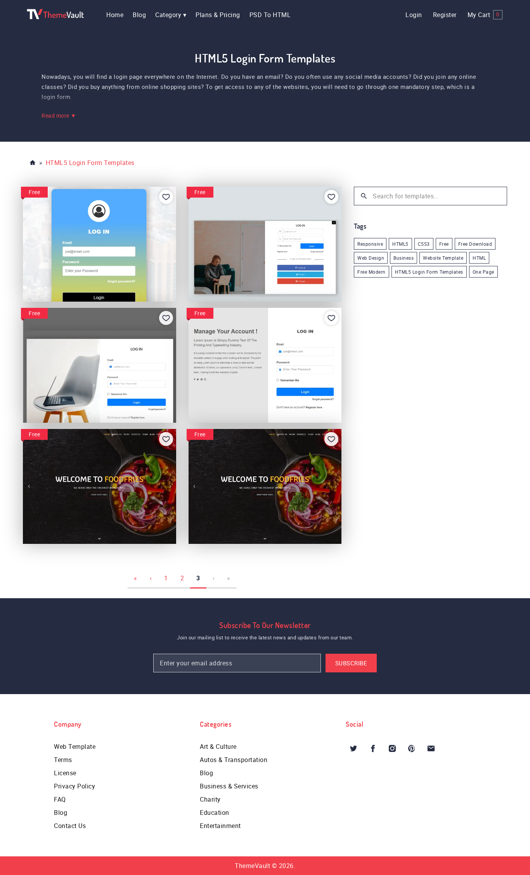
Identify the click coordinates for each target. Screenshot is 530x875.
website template (443, 258)
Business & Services (229, 786)
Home (114, 14)
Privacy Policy (74, 786)
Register (445, 14)
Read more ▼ (59, 115)
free (444, 244)
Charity (210, 799)
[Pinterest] (411, 748)
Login (413, 14)
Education (214, 812)
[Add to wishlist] (166, 197)
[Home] (32, 162)
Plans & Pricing (218, 14)
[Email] (431, 748)
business (403, 258)
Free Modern (371, 272)
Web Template (74, 746)
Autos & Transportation (233, 759)
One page (483, 272)
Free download (475, 244)
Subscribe (351, 663)
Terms (63, 759)
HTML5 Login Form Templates (429, 272)
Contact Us (70, 825)
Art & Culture (218, 746)
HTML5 (400, 244)
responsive (370, 244)
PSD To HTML (270, 14)
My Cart (483, 14)
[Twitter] (353, 748)
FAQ (60, 799)
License (65, 773)
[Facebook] (373, 748)
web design (370, 258)
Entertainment (220, 825)
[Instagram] (392, 748)
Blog (139, 14)
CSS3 (424, 244)
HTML (479, 258)
